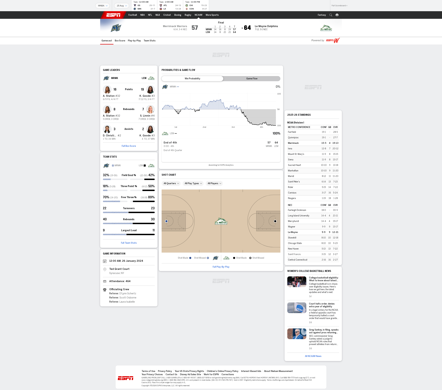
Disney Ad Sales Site (190, 374)
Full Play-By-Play (221, 267)
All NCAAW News (313, 356)
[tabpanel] (221, 124)
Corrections (228, 374)
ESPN (113, 15)
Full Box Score (129, 146)
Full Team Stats (129, 243)
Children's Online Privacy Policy (222, 371)
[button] (330, 15)
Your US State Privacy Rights (189, 371)
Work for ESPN (211, 374)
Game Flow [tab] (251, 78)
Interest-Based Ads (251, 371)
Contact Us (171, 374)
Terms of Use (148, 371)
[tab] (192, 78)
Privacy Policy (165, 371)
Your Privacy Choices (152, 374)
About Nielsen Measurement (278, 371)
